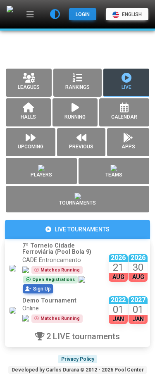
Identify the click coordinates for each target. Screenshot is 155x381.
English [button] (131, 14)
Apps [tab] (128, 147)
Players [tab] (41, 175)
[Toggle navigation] (30, 14)
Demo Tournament (49, 300)
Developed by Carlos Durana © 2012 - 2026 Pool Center (78, 370)
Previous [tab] (81, 147)
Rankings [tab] (77, 87)
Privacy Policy (77, 359)
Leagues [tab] (29, 87)
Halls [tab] (28, 117)
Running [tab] (75, 117)
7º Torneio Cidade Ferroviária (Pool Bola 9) (56, 248)
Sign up (42, 289)
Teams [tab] (113, 175)
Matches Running (60, 270)
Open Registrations (53, 279)
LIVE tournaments (82, 229)
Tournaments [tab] (77, 203)
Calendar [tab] (124, 117)
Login (83, 14)
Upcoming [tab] (30, 147)
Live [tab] (126, 87)
